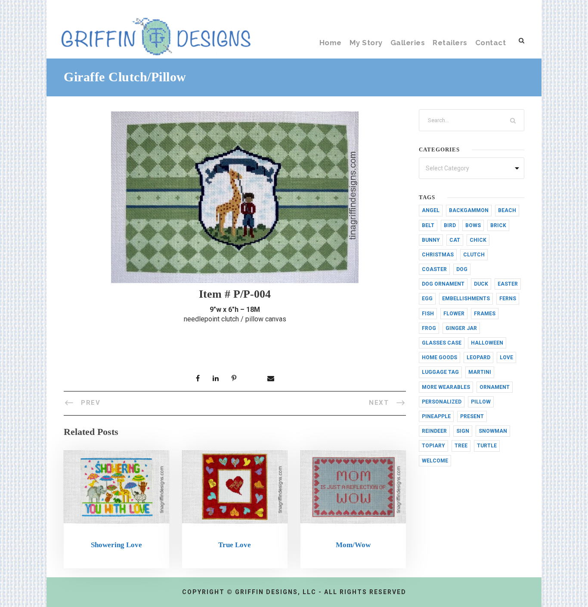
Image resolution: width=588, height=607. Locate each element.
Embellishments (466, 299)
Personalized (441, 402)
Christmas (438, 255)
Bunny (431, 240)
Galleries (407, 42)
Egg (427, 299)
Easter (508, 284)
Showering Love (116, 545)
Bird (450, 225)
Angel (430, 210)
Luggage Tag (440, 372)
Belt (428, 225)
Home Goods (439, 357)
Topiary (433, 446)
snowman (493, 431)
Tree (461, 446)
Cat (454, 240)
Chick (478, 240)
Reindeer (434, 431)
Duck (481, 284)
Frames (484, 314)
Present (472, 416)
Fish (428, 314)
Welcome (435, 461)
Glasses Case (441, 343)
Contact (490, 42)
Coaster (434, 269)
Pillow (481, 402)
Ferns (507, 299)
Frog (429, 328)
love (506, 357)
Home (330, 42)
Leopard (478, 357)
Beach (507, 210)
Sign (462, 431)
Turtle (487, 446)
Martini (479, 372)
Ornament (495, 387)
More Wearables (446, 387)
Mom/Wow (353, 545)
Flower (453, 314)
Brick (498, 225)
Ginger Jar (461, 328)
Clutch (474, 255)
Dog (461, 269)
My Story (366, 42)
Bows (473, 225)
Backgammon (469, 210)
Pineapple (436, 416)
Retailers (450, 42)
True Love (234, 545)
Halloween (487, 343)
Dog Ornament (443, 284)
